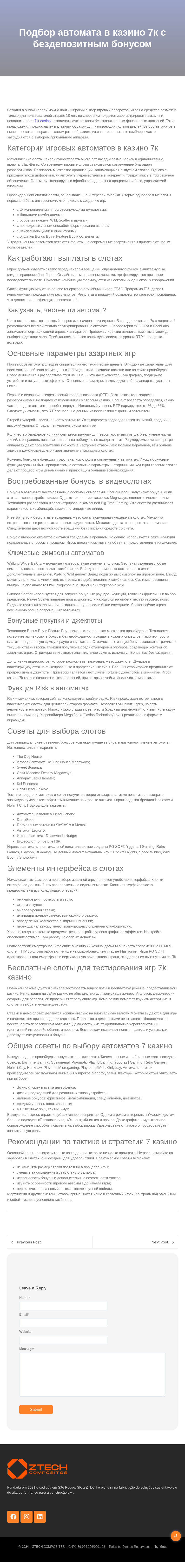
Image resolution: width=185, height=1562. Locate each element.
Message (26, 1348)
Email (24, 1314)
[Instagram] (26, 1517)
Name (24, 1297)
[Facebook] (13, 1517)
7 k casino (42, 121)
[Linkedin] (40, 1517)
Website (25, 1331)
